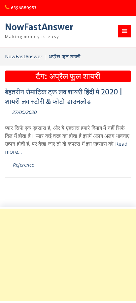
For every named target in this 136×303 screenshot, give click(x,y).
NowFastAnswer (39, 27)
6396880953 (23, 7)
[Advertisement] (68, 255)
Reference (23, 164)
